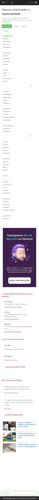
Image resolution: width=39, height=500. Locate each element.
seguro (21, 326)
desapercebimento (9, 117)
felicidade (25, 389)
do (12, 314)
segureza (6, 56)
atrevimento (7, 53)
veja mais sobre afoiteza (11, 319)
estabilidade (27, 326)
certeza (6, 402)
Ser (5, 360)
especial (13, 389)
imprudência (7, 47)
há (15, 402)
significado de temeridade (12, 307)
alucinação (6, 153)
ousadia (8, 387)
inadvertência (7, 97)
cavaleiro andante (8, 210)
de (19, 304)
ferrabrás (6, 182)
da (18, 387)
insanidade (6, 159)
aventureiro (6, 193)
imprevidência (7, 94)
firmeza (6, 329)
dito (17, 304)
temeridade (6, 42)
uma (27, 387)
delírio (5, 167)
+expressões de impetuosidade (15, 366)
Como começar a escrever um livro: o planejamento (27, 445)
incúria (5, 100)
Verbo (16, 26)
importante (26, 402)
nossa (20, 389)
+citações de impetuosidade (14, 414)
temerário (24, 304)
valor (4, 76)
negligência (6, 103)
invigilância (6, 131)
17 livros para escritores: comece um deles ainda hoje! (26, 435)
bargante (6, 207)
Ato (7, 326)
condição (7, 389)
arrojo (5, 73)
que (15, 314)
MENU (6, 2)
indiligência (6, 129)
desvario (5, 162)
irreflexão (6, 61)
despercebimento (8, 126)
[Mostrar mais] (31, 85)
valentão (5, 202)
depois (14, 387)
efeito (11, 326)
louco (4, 187)
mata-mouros (7, 185)
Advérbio (6, 31)
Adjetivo (24, 26)
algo (17, 402)
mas (30, 400)
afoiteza (5, 39)
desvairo (5, 170)
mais (20, 402)
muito (9, 360)
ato (13, 304)
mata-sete (6, 219)
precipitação (7, 78)
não (12, 400)
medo (26, 400)
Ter (5, 349)
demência (6, 147)
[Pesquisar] (12, 2)
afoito (19, 314)
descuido (6, 92)
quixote (5, 190)
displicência (6, 111)
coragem (5, 70)
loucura (5, 81)
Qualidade (9, 304)
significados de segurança (12, 331)
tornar (17, 326)
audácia (5, 64)
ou (15, 304)
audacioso (14, 360)
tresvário (6, 176)
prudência (22, 387)
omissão (5, 114)
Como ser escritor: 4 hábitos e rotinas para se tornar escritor (27, 424)
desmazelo (6, 109)
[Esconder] (35, 85)
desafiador (6, 199)
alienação (6, 164)
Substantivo (6, 26)
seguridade (6, 59)
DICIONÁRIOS (31, 2)
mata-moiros (7, 216)
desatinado (6, 204)
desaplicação (7, 120)
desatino (5, 145)
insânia (5, 150)
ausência (19, 400)
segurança (6, 44)
